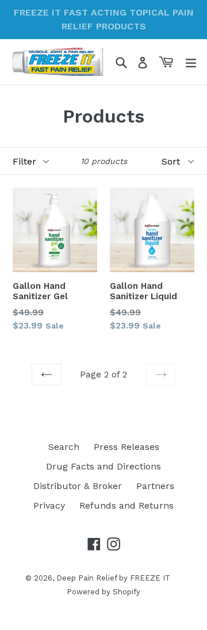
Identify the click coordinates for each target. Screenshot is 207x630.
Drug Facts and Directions (103, 466)
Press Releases (126, 446)
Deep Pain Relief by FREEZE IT (113, 578)
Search (63, 446)
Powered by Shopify (103, 591)
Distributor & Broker (77, 485)
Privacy (49, 505)
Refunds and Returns (126, 505)
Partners (155, 485)
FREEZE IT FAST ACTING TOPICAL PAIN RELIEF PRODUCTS (104, 19)
